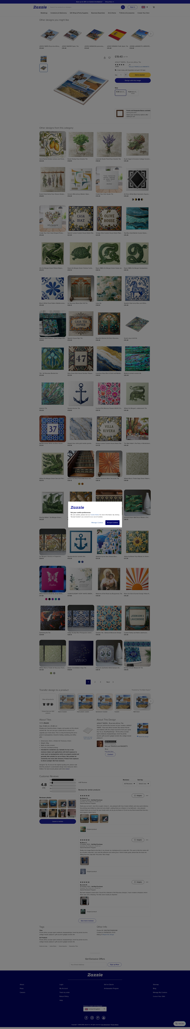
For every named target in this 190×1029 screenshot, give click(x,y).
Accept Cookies (112, 523)
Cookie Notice (95, 515)
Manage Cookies (97, 523)
